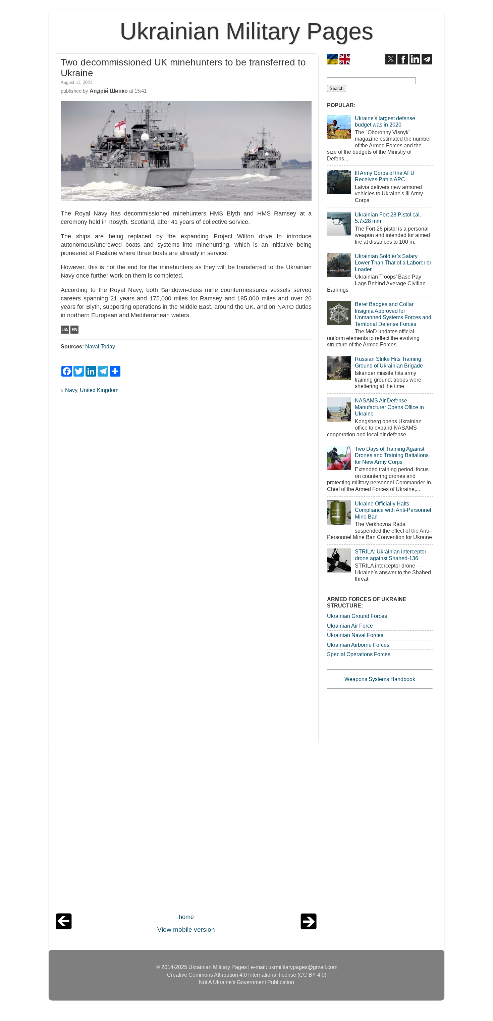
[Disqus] (186, 482)
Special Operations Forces (358, 654)
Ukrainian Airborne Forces (358, 645)
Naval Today (100, 346)
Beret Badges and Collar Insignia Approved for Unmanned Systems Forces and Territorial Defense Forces (393, 314)
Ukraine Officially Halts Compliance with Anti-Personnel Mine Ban (393, 510)
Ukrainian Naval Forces (355, 635)
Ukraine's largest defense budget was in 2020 (385, 121)
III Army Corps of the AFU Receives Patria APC (385, 176)
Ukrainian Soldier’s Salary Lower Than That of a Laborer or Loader (393, 262)
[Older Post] (308, 927)
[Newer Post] (63, 927)
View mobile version (186, 929)
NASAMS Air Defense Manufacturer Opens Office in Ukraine (389, 407)
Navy (71, 390)
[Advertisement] (186, 830)
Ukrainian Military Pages (246, 31)
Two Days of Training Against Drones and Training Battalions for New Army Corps (392, 455)
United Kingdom (99, 390)
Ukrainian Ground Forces (357, 616)
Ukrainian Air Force (350, 626)
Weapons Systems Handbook (379, 679)
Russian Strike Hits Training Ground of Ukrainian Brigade (389, 362)
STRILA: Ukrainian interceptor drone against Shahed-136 (390, 554)
